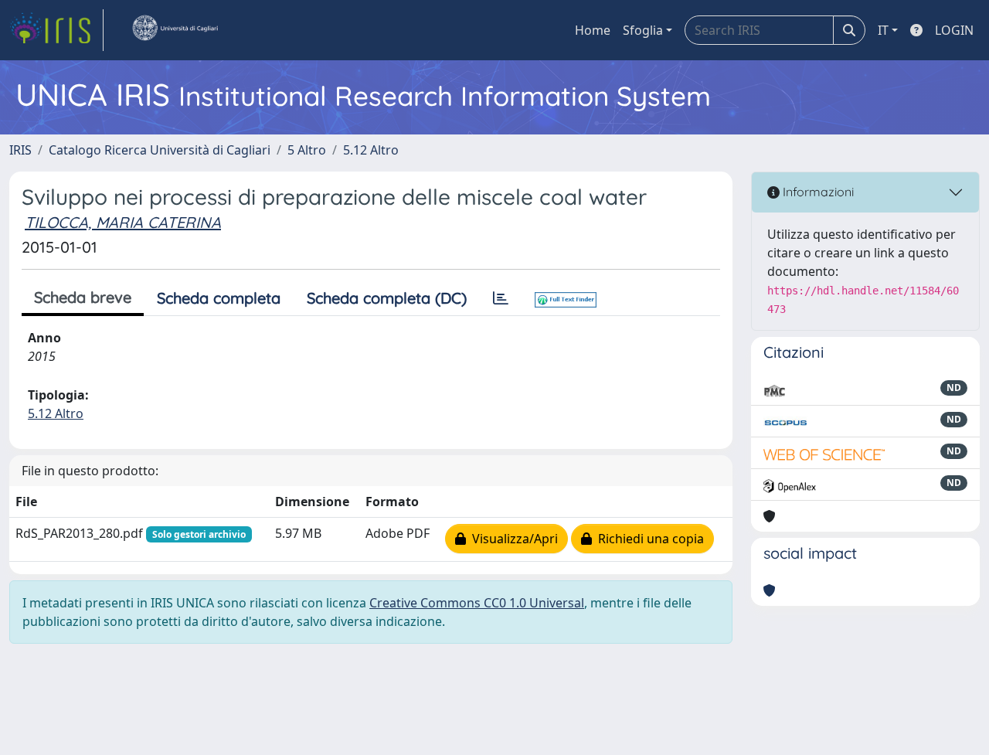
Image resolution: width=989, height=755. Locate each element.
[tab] (501, 298)
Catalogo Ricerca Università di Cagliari (159, 149)
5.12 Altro (371, 149)
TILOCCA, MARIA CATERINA (123, 222)
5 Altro (306, 149)
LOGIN (954, 30)
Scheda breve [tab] (82, 297)
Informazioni (817, 191)
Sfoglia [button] (643, 30)
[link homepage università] (174, 30)
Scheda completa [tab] (218, 298)
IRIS (20, 149)
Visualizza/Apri (512, 538)
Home (592, 30)
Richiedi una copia (648, 538)
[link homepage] (56, 30)
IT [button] (883, 30)
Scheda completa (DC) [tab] (387, 298)
